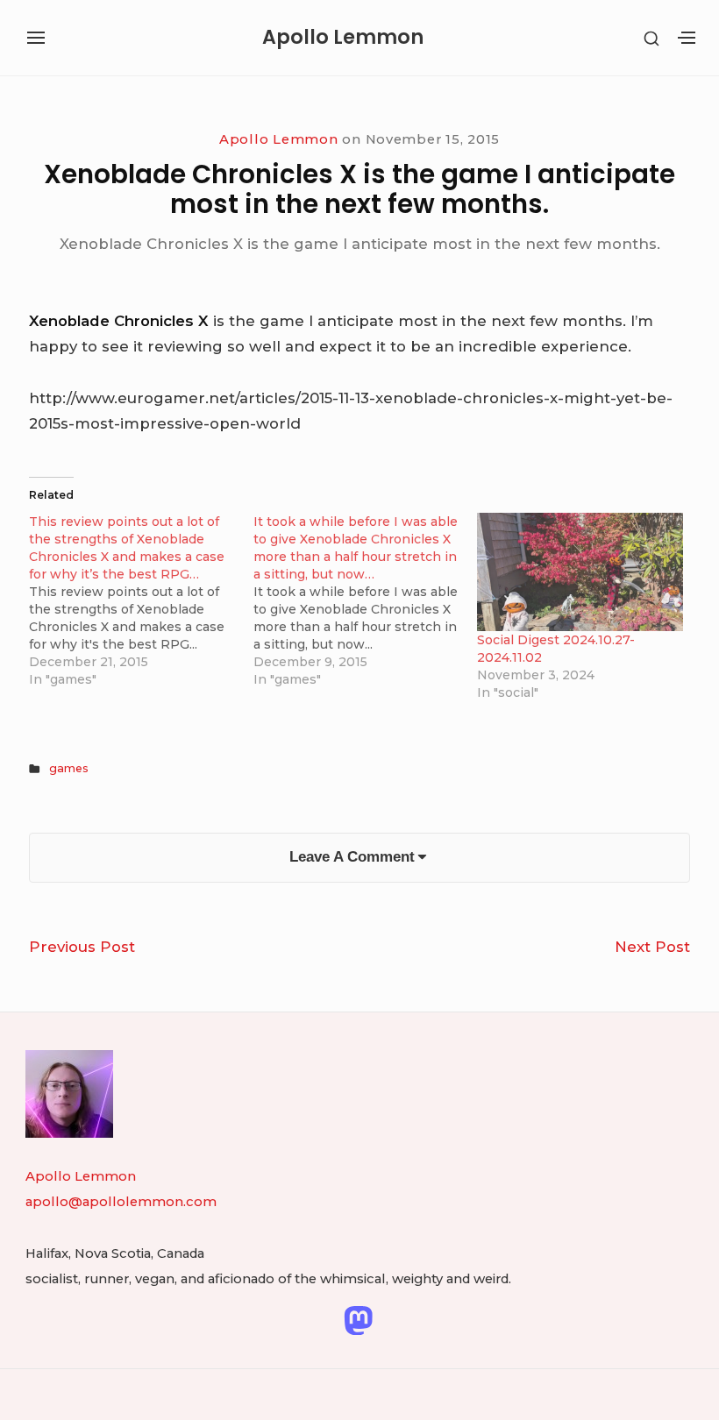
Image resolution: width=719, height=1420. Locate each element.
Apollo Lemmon (343, 37)
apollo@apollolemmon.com (121, 1202)
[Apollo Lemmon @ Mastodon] (358, 1319)
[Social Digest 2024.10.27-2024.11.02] (580, 571)
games (69, 768)
